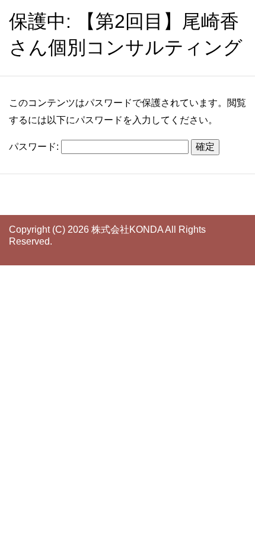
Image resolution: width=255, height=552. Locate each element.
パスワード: (35, 147)
